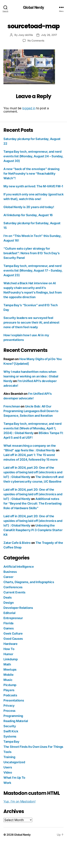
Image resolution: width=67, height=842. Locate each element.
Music (8, 680)
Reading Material (15, 721)
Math (7, 664)
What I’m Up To (14, 777)
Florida (8, 623)
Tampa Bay (11, 741)
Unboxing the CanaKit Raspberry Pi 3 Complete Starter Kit (32, 530)
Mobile (8, 674)
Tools (7, 752)
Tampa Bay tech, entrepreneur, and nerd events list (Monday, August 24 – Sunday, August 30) (33, 156)
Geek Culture (13, 633)
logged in (29, 108)
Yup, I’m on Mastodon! (19, 801)
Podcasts (10, 695)
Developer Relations (18, 608)
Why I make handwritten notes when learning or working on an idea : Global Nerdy (30, 376)
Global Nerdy (33, 7)
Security (9, 726)
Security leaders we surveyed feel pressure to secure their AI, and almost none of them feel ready (31, 322)
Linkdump (10, 659)
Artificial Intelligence (18, 566)
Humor (8, 654)
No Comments (35, 40)
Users (7, 767)
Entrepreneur (13, 618)
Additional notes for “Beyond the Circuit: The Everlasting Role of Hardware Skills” (32, 503)
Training (9, 757)
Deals (7, 597)
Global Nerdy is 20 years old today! (28, 207)
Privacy (9, 705)
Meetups (9, 669)
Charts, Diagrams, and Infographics (28, 582)
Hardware (10, 644)
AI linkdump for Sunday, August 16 (28, 215)
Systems (9, 736)
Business (10, 572)
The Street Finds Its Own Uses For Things (33, 747)
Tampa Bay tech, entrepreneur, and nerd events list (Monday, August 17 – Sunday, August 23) (32, 270)
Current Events (14, 592)
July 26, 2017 (49, 35)
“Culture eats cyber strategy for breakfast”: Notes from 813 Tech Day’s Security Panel (31, 253)
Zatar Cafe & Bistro (17, 543)
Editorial (9, 613)
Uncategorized (14, 762)
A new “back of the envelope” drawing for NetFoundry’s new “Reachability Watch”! (31, 173)
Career (8, 577)
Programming (13, 716)
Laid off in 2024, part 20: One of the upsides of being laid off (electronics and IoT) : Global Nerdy (32, 472)
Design (8, 602)
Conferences (13, 587)
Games (8, 628)
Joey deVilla (25, 35)
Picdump (9, 685)
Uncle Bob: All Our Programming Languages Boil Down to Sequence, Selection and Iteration (30, 411)
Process (9, 710)
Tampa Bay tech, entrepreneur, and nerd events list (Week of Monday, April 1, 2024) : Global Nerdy (32, 428)
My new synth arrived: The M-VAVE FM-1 (33, 186)
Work (7, 783)
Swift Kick (10, 731)
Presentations (13, 700)
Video (7, 772)
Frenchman (11, 406)
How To (8, 649)
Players (8, 690)
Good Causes (13, 638)
